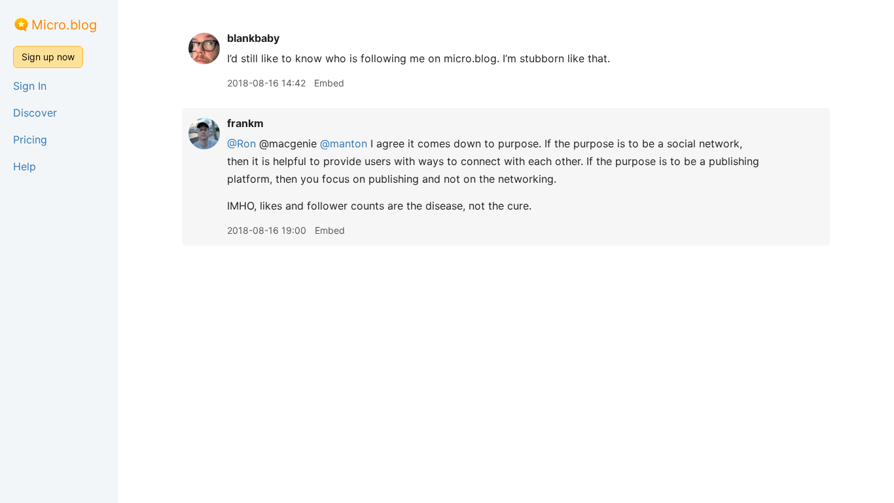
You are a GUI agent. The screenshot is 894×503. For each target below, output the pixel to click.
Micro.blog (64, 25)
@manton (343, 143)
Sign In (29, 85)
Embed (329, 82)
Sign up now (48, 56)
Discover (35, 112)
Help (24, 166)
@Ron (241, 143)
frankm (245, 123)
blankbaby (253, 38)
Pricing (30, 139)
